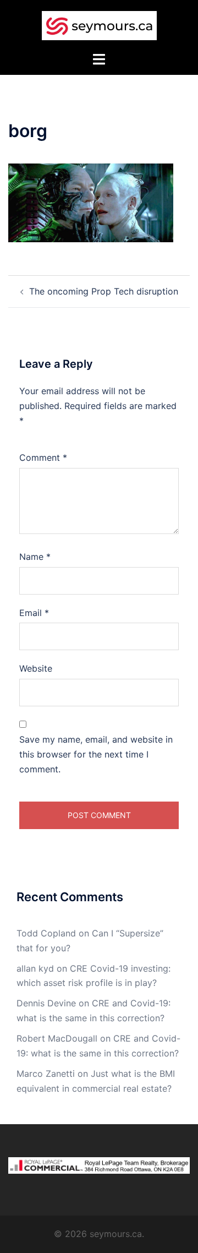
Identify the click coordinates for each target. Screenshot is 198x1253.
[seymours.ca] (99, 24)
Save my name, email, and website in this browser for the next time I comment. (96, 754)
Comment (43, 457)
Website (35, 668)
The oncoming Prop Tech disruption (103, 291)
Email (34, 612)
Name (35, 556)
